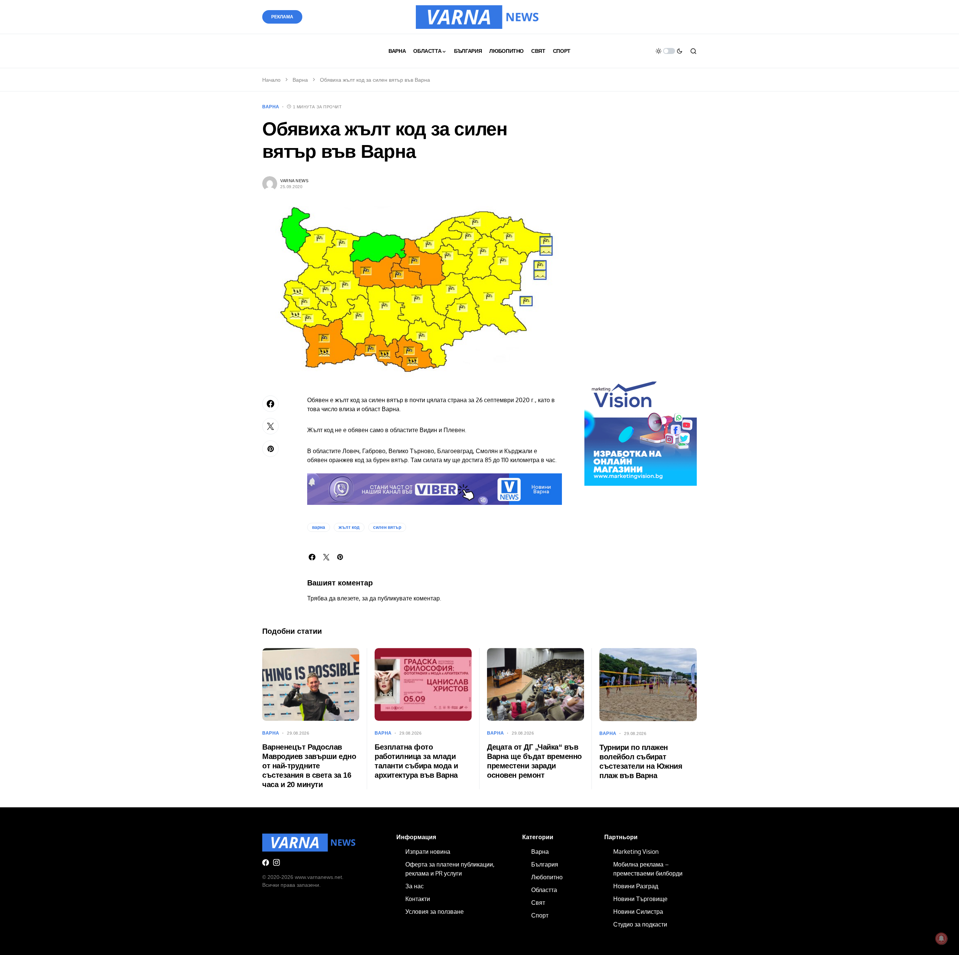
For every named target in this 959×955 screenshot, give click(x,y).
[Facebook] (265, 862)
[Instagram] (276, 862)
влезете (348, 598)
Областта (544, 890)
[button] (669, 51)
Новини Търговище (640, 899)
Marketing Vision (636, 851)
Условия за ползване (434, 911)
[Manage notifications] (941, 939)
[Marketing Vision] (640, 429)
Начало (271, 80)
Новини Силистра (638, 911)
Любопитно (547, 877)
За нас (414, 886)
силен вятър (387, 527)
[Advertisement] (640, 242)
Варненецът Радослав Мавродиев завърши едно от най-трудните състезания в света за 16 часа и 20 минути (309, 766)
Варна (300, 80)
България (544, 864)
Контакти (417, 899)
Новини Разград (635, 886)
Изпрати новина (427, 851)
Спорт (539, 915)
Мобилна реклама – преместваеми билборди (648, 869)
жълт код (349, 527)
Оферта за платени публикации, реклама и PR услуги (449, 869)
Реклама (282, 16)
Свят (538, 902)
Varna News (294, 180)
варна (318, 527)
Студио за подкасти (640, 924)
